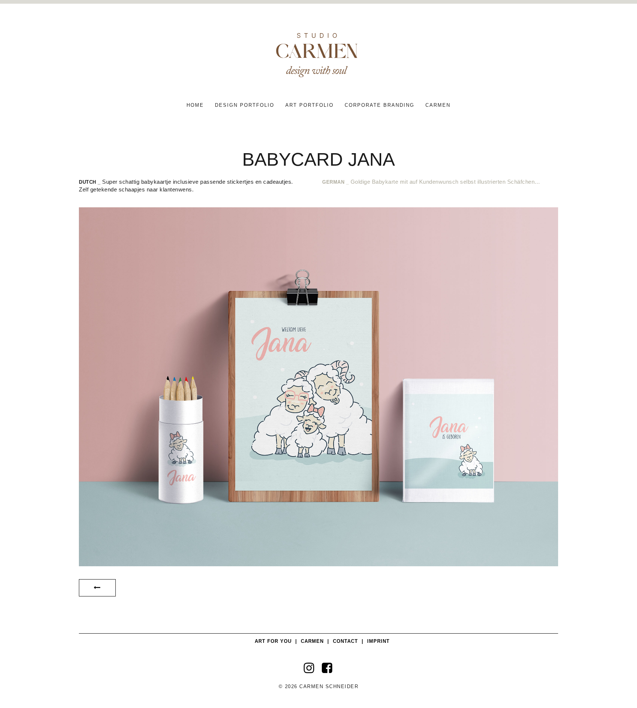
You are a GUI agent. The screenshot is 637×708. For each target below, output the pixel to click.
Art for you (273, 641)
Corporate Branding (379, 105)
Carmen (437, 105)
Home (195, 105)
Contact (345, 641)
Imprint (378, 641)
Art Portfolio (309, 105)
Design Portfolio (244, 105)
